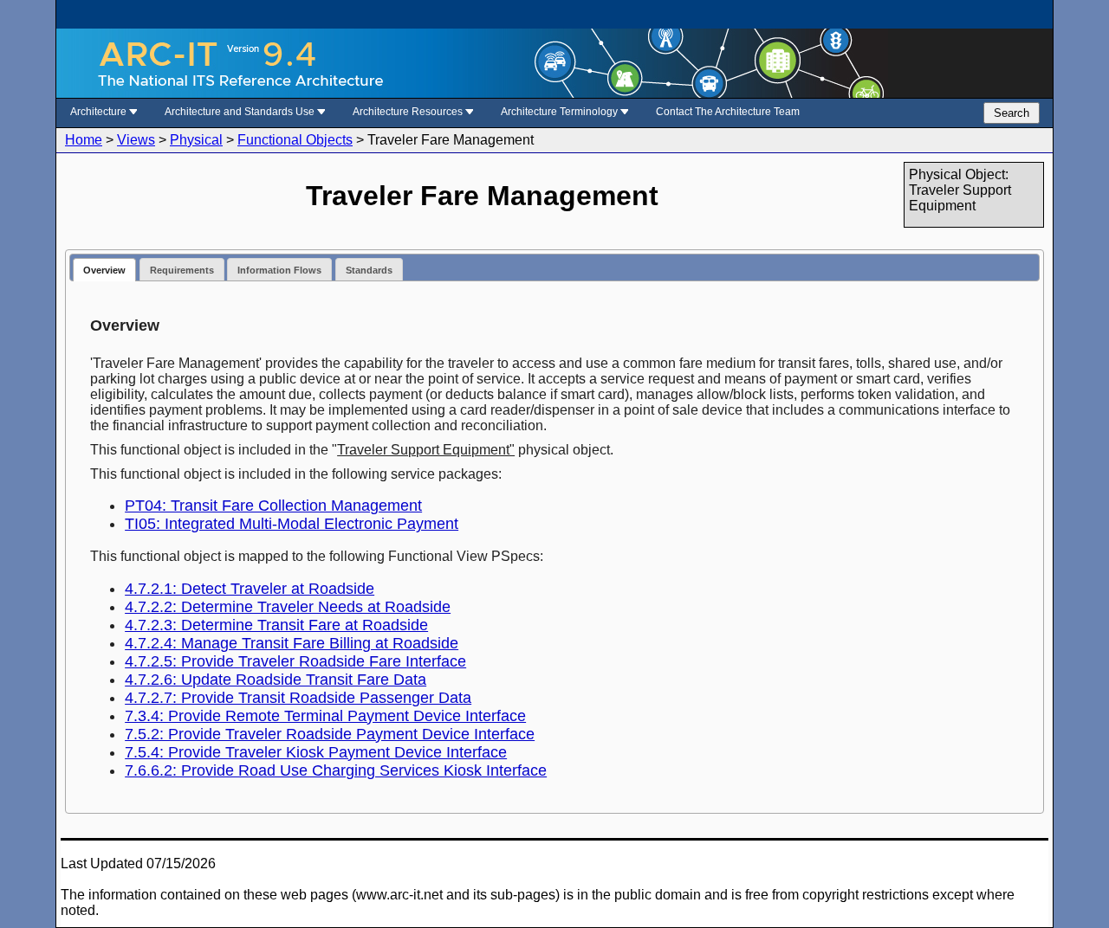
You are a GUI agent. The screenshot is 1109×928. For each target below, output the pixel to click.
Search (1011, 112)
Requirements (182, 270)
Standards (369, 270)
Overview (104, 270)
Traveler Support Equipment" (426, 449)
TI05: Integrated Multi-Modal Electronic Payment (291, 523)
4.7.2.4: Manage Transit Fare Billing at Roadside (291, 643)
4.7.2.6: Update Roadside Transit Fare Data (275, 679)
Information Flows (279, 270)
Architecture (99, 112)
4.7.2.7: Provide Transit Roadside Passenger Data (298, 697)
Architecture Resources (409, 112)
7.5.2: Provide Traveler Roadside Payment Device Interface (330, 734)
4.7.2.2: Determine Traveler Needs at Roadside (288, 606)
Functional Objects (295, 139)
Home (83, 139)
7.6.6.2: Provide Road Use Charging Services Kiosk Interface (336, 770)
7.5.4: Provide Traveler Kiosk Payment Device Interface (316, 752)
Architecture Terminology (560, 112)
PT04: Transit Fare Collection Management (273, 505)
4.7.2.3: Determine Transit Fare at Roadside (276, 625)
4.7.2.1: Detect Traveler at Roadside (249, 588)
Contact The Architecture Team (728, 112)
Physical (196, 139)
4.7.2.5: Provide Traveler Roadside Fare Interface (295, 661)
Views (136, 139)
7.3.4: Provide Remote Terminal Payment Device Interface (325, 716)
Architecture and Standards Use (241, 112)
